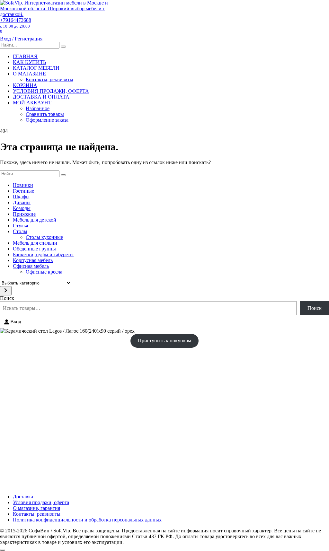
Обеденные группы (34, 248)
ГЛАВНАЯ (25, 56)
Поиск (7, 298)
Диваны (22, 202)
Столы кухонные (44, 237)
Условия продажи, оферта (41, 502)
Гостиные (23, 191)
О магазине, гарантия (36, 508)
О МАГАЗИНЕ (29, 73)
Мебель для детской (34, 220)
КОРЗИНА (25, 85)
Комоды (22, 208)
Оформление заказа (47, 120)
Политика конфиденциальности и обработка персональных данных (87, 519)
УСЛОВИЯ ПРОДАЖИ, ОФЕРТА (51, 91)
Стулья (20, 225)
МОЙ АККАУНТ (32, 102)
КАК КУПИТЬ (29, 62)
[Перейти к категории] (6, 290)
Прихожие (24, 214)
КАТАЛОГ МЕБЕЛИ (36, 68)
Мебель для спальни (35, 243)
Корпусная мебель (33, 260)
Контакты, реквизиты (49, 79)
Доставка (23, 496)
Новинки (23, 185)
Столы (20, 231)
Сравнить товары (45, 114)
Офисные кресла (44, 272)
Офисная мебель (31, 266)
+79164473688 (15, 23)
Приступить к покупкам (164, 340)
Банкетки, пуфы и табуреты (43, 254)
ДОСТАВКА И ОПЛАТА (41, 97)
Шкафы (21, 196)
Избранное (37, 108)
